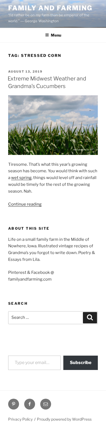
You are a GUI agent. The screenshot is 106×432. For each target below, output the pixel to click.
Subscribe (80, 362)
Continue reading (25, 204)
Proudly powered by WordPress (64, 419)
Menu (56, 35)
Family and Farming (50, 8)
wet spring (21, 177)
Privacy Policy (20, 419)
